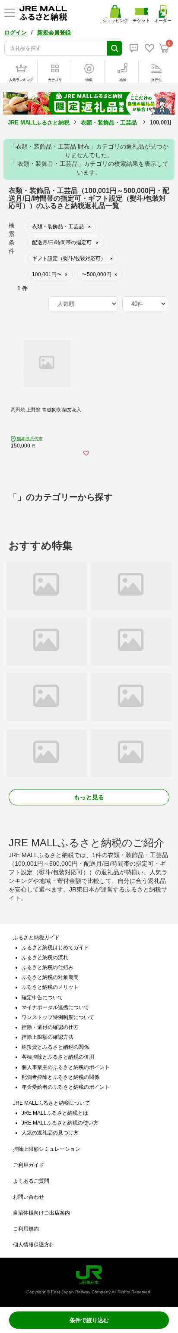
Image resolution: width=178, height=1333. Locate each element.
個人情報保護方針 (33, 1245)
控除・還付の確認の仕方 (50, 1027)
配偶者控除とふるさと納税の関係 (60, 1077)
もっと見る (89, 797)
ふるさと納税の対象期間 (50, 977)
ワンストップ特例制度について (58, 1017)
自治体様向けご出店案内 (41, 1213)
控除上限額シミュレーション (46, 1149)
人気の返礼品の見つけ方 (50, 1133)
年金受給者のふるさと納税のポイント (66, 1087)
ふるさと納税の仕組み (47, 967)
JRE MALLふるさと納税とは (55, 1113)
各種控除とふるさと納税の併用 (58, 1057)
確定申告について (42, 997)
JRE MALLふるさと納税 (39, 122)
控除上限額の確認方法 (47, 1037)
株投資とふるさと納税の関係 (55, 1047)
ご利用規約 (26, 1229)
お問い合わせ (28, 1197)
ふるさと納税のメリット (50, 987)
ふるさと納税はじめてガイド (55, 948)
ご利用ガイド (28, 1165)
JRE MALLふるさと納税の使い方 (60, 1123)
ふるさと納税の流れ (45, 957)
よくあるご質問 (31, 1181)
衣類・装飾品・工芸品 (109, 122)
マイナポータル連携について (55, 1007)
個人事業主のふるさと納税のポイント (66, 1067)
